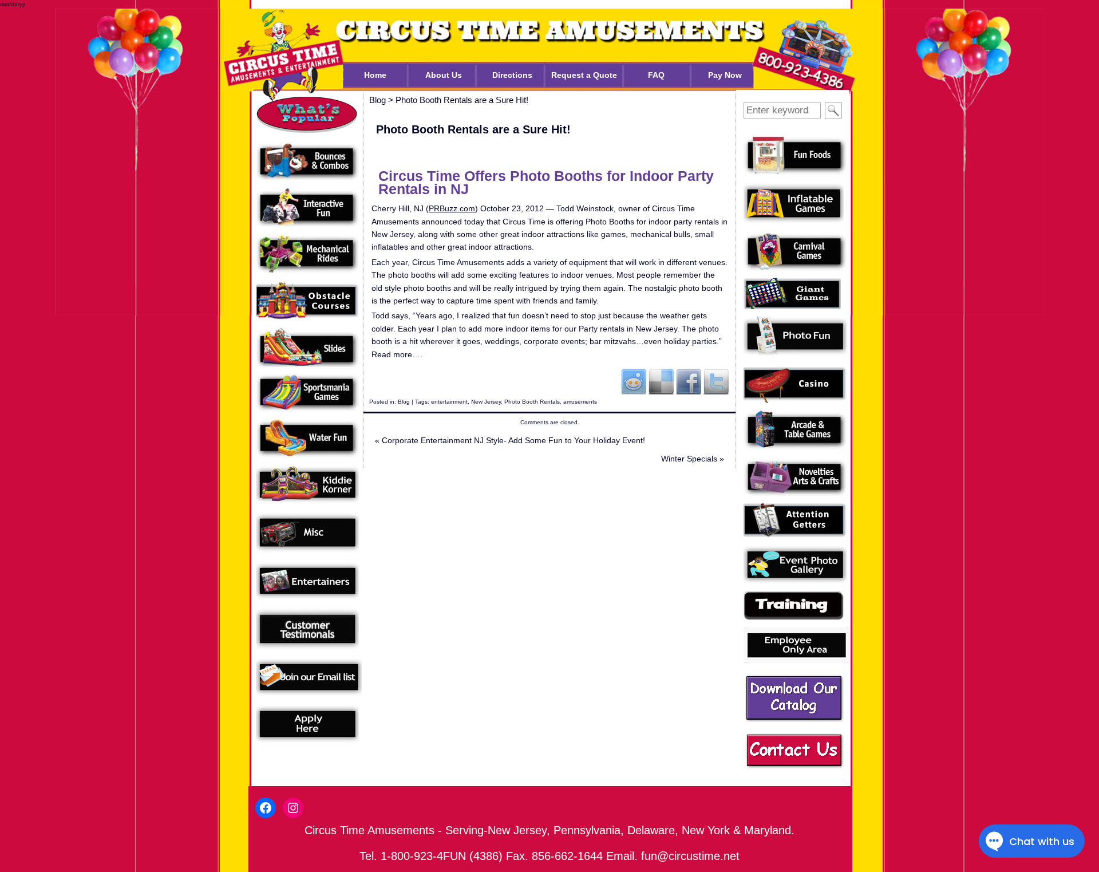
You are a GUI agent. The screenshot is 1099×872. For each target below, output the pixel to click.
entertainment (449, 401)
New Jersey (486, 401)
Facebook (688, 381)
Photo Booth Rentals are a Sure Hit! (462, 100)
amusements (580, 401)
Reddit (633, 381)
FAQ (656, 75)
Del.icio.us (661, 381)
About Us (443, 75)
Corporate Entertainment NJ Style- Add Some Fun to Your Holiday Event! (510, 440)
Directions (512, 75)
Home (375, 75)
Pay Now (725, 75)
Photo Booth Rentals (532, 401)
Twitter (716, 381)
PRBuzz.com (452, 208)
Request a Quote (584, 75)
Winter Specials (692, 458)
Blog (404, 401)
